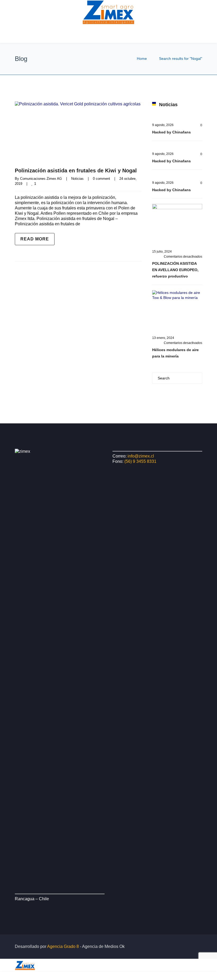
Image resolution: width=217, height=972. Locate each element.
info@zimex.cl (141, 456)
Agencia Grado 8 (63, 946)
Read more (34, 239)
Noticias (77, 179)
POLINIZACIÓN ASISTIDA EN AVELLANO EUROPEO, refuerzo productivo (175, 269)
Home (142, 58)
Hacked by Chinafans (171, 132)
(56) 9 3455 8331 (140, 461)
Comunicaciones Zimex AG (41, 179)
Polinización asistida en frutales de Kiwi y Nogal (76, 170)
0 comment (101, 179)
